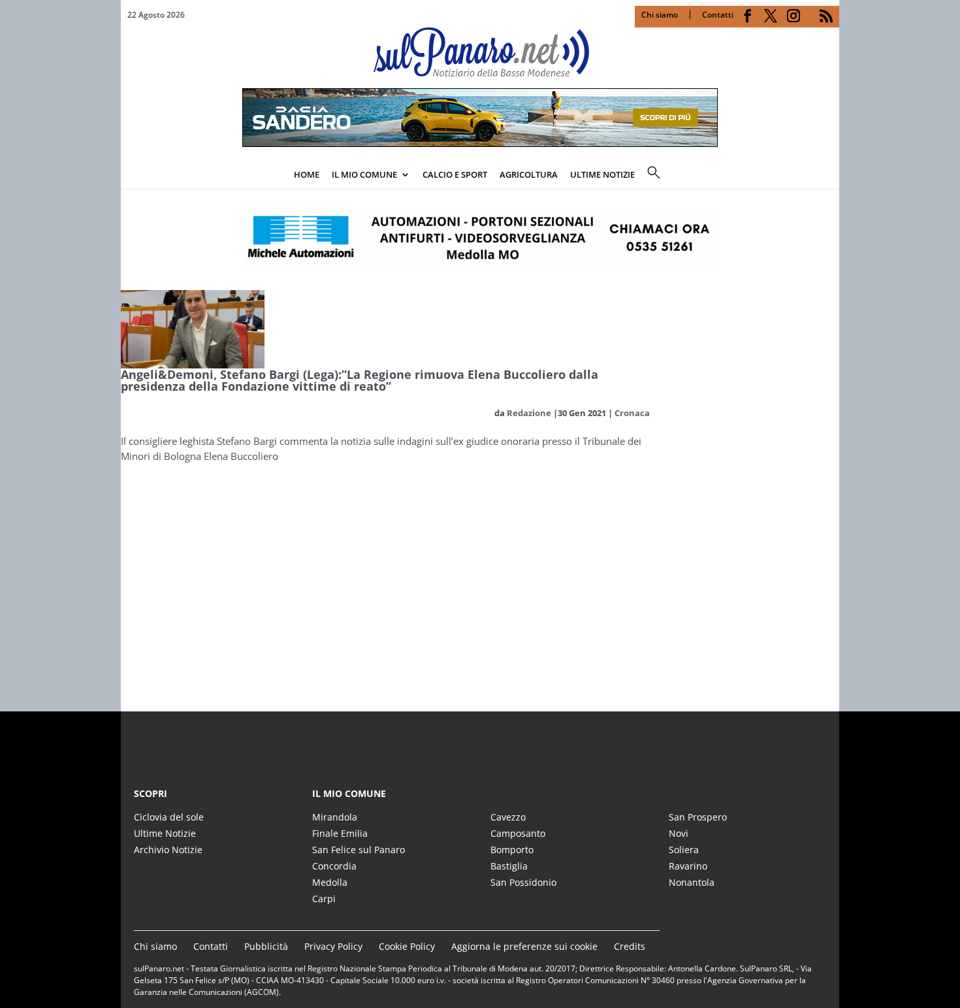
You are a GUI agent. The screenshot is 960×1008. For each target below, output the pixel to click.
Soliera (684, 849)
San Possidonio (523, 882)
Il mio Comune (364, 174)
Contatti (717, 14)
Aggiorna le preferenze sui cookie (524, 946)
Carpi (324, 898)
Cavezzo (508, 817)
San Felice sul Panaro (358, 849)
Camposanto (517, 833)
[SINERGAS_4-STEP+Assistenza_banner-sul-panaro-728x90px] (480, 143)
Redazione (529, 413)
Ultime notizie (602, 174)
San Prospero (698, 817)
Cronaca (632, 413)
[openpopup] (829, 176)
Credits (629, 946)
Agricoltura (529, 174)
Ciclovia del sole (169, 817)
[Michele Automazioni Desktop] (480, 237)
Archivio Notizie (168, 849)
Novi (678, 833)
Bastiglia (509, 866)
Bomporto (512, 849)
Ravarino (688, 866)
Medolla (329, 882)
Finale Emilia (340, 833)
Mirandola (334, 817)
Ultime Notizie (165, 833)
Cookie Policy (407, 946)
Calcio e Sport (455, 174)
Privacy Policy (333, 946)
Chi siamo (659, 14)
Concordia (334, 866)
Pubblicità (266, 946)
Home (306, 174)
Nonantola (691, 882)
